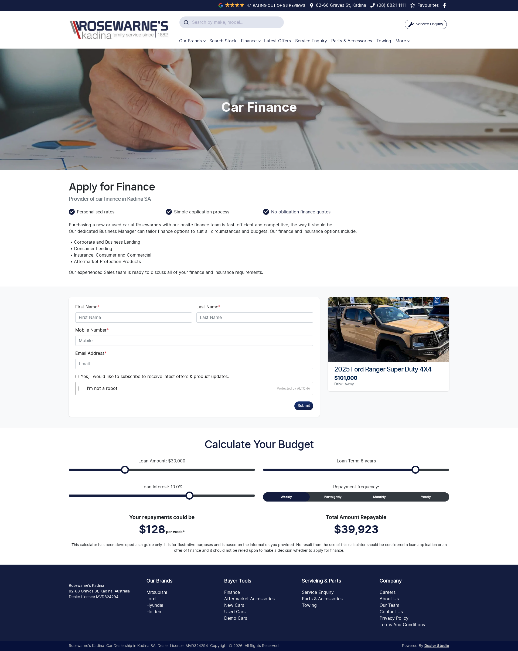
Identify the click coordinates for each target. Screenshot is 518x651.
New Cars (234, 605)
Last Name (208, 307)
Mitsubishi (156, 592)
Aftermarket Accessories (249, 599)
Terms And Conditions (402, 625)
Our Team (389, 605)
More (401, 41)
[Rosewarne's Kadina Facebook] (445, 5)
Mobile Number (92, 330)
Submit (304, 406)
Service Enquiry (311, 41)
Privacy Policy (394, 618)
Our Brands (190, 41)
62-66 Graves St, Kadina (341, 5)
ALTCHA (303, 388)
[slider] (125, 470)
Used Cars (235, 612)
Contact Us (391, 612)
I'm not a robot (102, 388)
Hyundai (154, 605)
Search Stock (223, 41)
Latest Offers (277, 41)
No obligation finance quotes (300, 212)
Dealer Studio (436, 646)
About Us (389, 599)
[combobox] (231, 22)
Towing (383, 41)
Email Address (91, 353)
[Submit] (185, 22)
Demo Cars (235, 618)
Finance (249, 41)
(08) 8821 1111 (391, 5)
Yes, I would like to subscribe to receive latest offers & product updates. (155, 376)
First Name (87, 307)
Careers (388, 592)
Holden (153, 612)
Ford (151, 599)
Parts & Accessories (351, 41)
